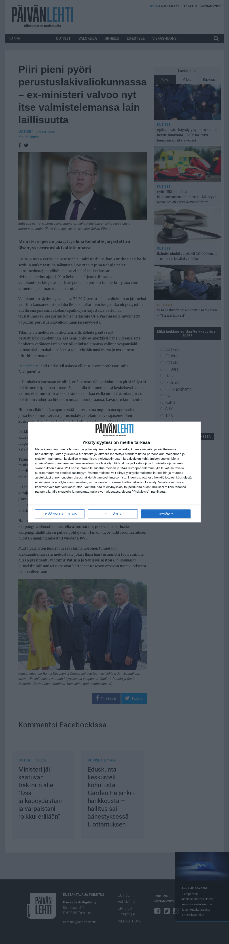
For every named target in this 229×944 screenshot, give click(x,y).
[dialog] (114, 472)
